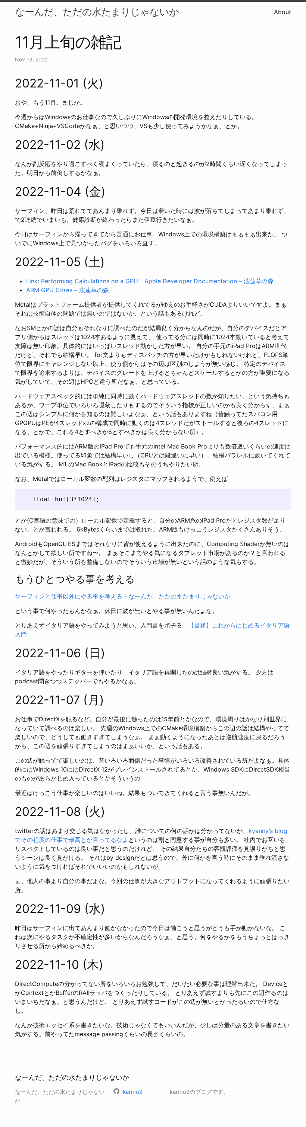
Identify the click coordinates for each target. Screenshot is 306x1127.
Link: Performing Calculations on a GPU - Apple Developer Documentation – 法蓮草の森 (150, 281)
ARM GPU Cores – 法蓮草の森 (67, 290)
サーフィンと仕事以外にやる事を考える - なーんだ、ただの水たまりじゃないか (122, 596)
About (282, 12)
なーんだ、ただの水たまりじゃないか (97, 11)
